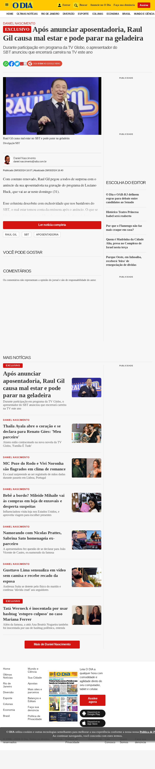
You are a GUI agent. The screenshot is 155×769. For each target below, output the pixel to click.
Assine (144, 5)
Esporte (83, 13)
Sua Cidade (35, 677)
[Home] (22, 8)
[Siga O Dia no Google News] (44, 65)
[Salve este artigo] (21, 64)
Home (9, 13)
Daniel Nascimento (19, 23)
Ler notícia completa (52, 224)
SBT (26, 234)
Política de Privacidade (35, 718)
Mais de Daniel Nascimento (52, 644)
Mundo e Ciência (144, 13)
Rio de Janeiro (50, 13)
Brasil (126, 13)
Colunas (97, 13)
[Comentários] (25, 64)
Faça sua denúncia (124, 5)
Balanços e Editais (34, 700)
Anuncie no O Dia (100, 5)
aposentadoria (47, 234)
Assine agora (93, 700)
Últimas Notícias (27, 13)
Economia (113, 13)
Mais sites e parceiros (35, 691)
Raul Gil (11, 234)
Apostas (32, 683)
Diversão (68, 13)
